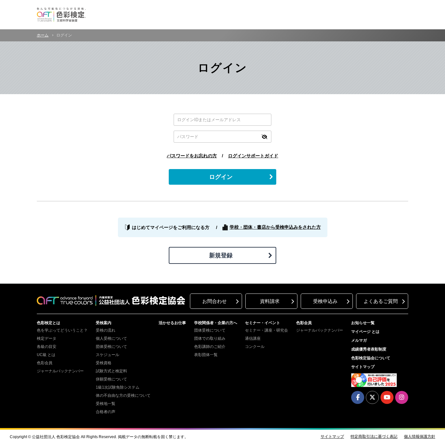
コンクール (255, 346)
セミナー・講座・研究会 (266, 330)
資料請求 (270, 301)
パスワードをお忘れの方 (192, 155)
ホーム (43, 35)
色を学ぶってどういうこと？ (62, 330)
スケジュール (107, 354)
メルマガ (359, 340)
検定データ (46, 338)
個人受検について (111, 338)
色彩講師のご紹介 (209, 346)
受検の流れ (105, 330)
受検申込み (325, 301)
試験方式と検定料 (111, 371)
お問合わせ (214, 301)
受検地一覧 (105, 403)
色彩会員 (44, 363)
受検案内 (103, 323)
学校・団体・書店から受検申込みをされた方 (275, 227)
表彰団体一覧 (206, 354)
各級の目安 (46, 346)
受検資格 (103, 363)
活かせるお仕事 (172, 323)
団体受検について (111, 346)
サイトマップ (363, 367)
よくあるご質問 (381, 301)
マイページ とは (365, 331)
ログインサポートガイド (253, 155)
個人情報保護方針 (419, 436)
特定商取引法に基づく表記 (374, 436)
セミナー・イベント (262, 323)
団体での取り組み (209, 338)
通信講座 (253, 338)
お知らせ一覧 (363, 323)
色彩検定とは (48, 323)
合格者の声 (105, 411)
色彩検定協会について (370, 358)
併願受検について (111, 379)
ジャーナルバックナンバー (60, 371)
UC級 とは (46, 354)
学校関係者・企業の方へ (215, 323)
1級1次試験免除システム (117, 387)
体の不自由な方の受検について (123, 395)
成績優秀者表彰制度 (368, 349)
